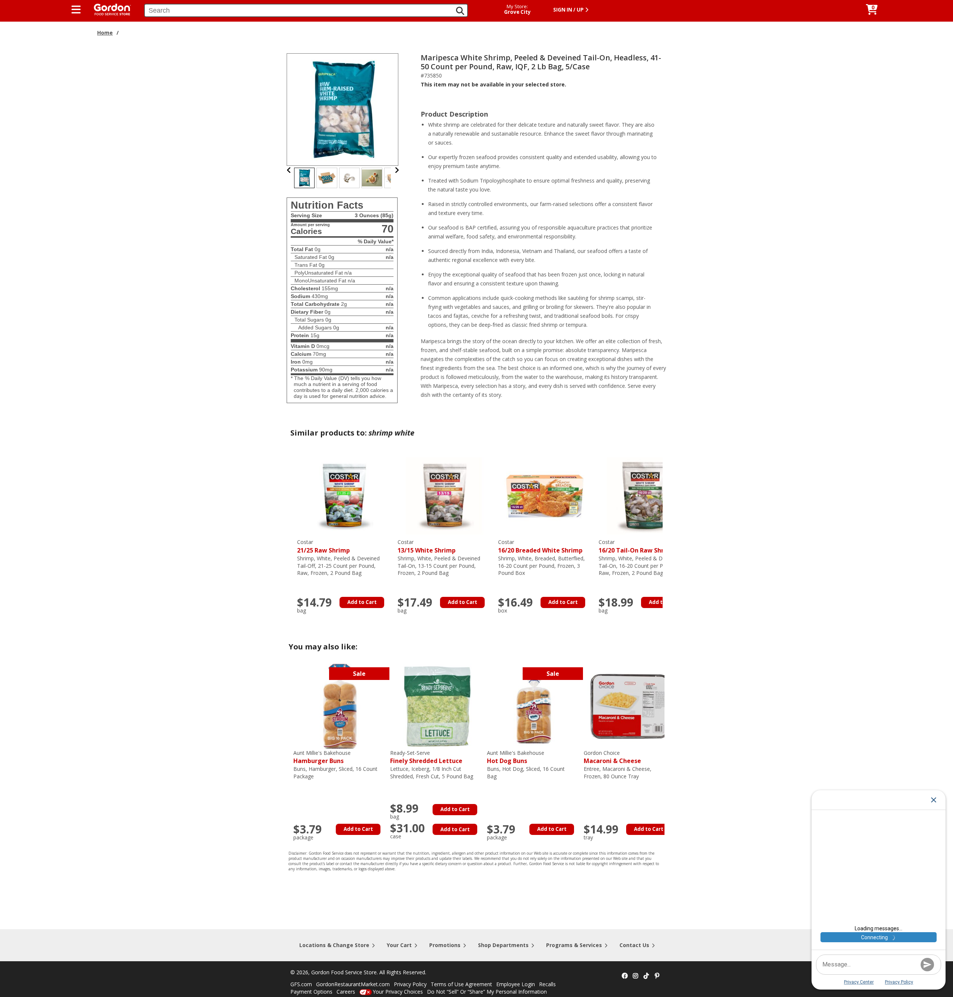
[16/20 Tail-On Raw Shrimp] (645, 494)
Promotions (444, 945)
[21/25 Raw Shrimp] (343, 494)
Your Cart (399, 945)
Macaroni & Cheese (612, 757)
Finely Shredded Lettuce (426, 757)
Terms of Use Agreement (461, 984)
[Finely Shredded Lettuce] (436, 705)
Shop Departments (503, 945)
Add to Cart (362, 602)
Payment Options (311, 991)
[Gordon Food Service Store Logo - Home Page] (109, 8)
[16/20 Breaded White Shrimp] (544, 494)
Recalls (547, 984)
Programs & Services (574, 945)
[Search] (460, 11)
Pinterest (657, 976)
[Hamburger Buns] (340, 705)
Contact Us (634, 945)
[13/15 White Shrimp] (444, 494)
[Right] (397, 170)
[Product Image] (343, 109)
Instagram (635, 976)
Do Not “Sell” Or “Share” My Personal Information (487, 991)
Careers (346, 991)
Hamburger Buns (322, 757)
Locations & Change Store (334, 945)
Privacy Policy (410, 984)
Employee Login (515, 984)
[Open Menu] (76, 9)
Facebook (624, 976)
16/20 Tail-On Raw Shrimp (637, 546)
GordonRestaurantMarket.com (353, 984)
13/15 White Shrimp (427, 546)
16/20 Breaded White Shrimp (540, 546)
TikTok (646, 976)
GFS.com (301, 984)
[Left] (289, 170)
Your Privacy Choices (398, 991)
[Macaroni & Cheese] (630, 705)
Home (105, 32)
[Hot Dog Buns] (533, 705)
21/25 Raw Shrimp (323, 546)
